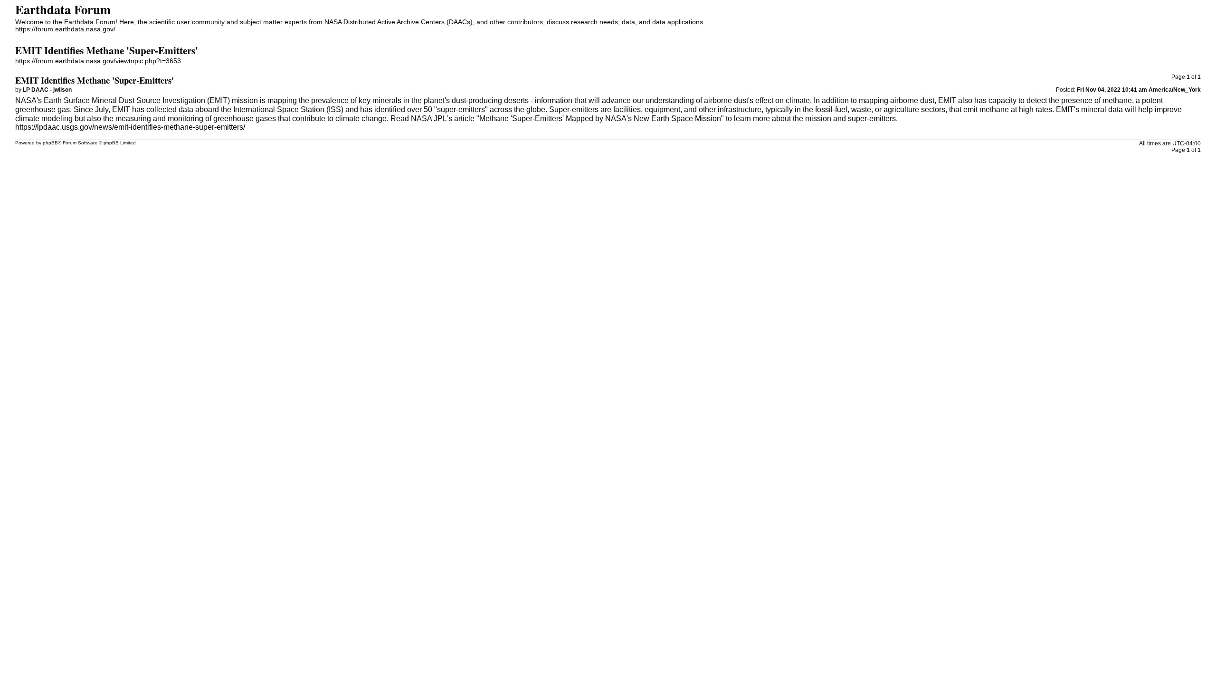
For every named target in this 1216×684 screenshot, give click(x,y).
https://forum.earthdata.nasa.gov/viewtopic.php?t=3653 (98, 61)
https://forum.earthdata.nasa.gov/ (65, 29)
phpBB (50, 142)
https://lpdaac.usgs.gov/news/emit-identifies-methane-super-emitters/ (130, 127)
